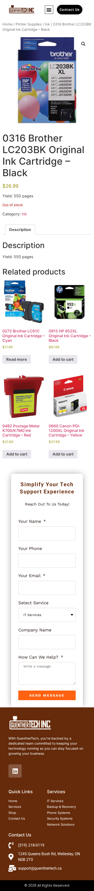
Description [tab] (20, 229)
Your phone (30, 548)
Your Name (30, 521)
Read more (16, 359)
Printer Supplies (29, 24)
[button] (49, 10)
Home (7, 24)
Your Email (30, 575)
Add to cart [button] (63, 359)
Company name (34, 630)
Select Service (33, 603)
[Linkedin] (15, 771)
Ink (47, 24)
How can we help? (39, 657)
